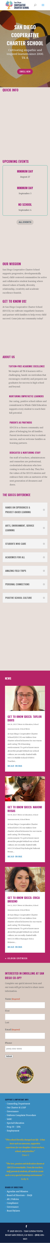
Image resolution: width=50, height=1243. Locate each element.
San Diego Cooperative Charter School (25, 35)
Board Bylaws (13, 1211)
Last (7, 1022)
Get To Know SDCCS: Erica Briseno (24, 899)
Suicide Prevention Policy (19, 127)
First (7, 1011)
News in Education (25, 724)
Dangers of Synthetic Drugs (20, 120)
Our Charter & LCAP (16, 1107)
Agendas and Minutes (17, 1191)
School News (25, 729)
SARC (9, 1119)
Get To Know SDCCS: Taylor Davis (25, 718)
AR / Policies (13, 1199)
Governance (13, 1111)
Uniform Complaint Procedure (21, 1115)
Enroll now (25, 71)
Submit (9, 1056)
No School (25, 204)
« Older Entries (16, 958)
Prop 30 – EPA (14, 1127)
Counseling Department (18, 1103)
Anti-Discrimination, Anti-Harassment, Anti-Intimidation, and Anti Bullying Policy (24, 107)
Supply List (25, 244)
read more (15, 766)
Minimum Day (25, 171)
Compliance (12, 1203)
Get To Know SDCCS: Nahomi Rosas (25, 809)
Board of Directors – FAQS (19, 1195)
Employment (13, 1130)
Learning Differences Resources (22, 124)
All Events (25, 222)
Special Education (15, 1123)
